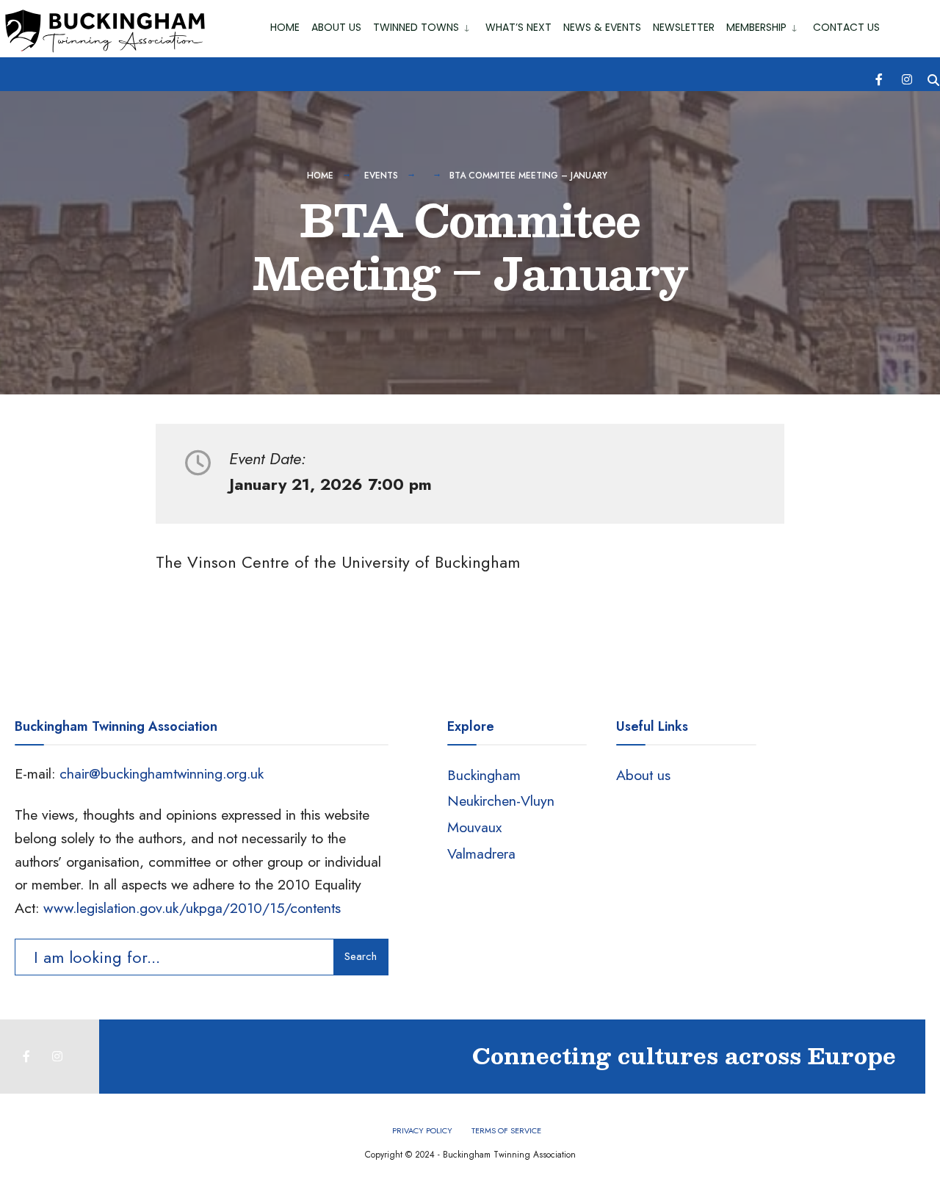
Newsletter (684, 27)
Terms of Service (506, 1130)
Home (285, 27)
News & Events (602, 27)
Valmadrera (481, 853)
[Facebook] (880, 78)
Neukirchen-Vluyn (500, 800)
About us (643, 775)
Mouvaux (474, 827)
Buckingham (484, 775)
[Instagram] (907, 78)
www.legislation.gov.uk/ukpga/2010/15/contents (192, 908)
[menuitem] (423, 24)
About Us (336, 27)
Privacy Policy (422, 1130)
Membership (756, 27)
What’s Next (518, 27)
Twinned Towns (416, 27)
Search (360, 956)
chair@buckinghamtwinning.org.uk (161, 773)
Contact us (846, 27)
